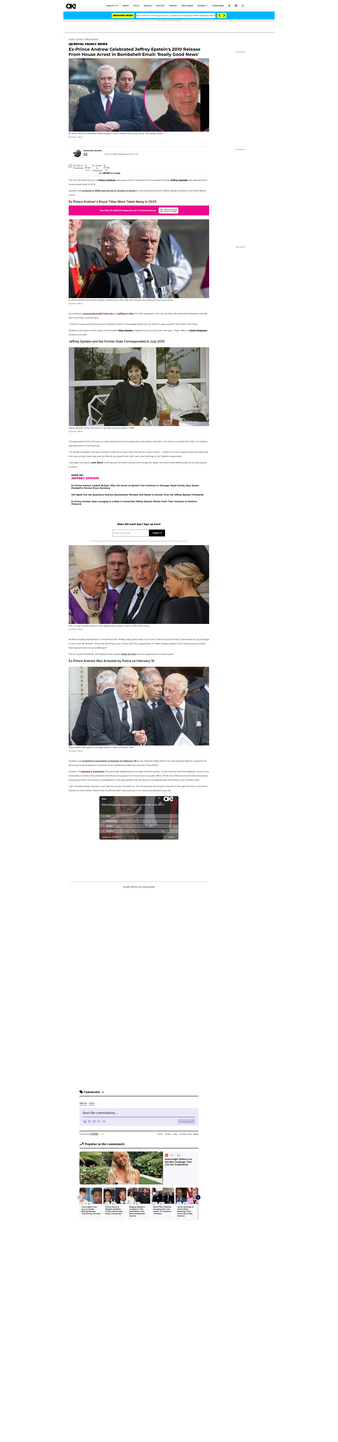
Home (71, 39)
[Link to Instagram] (236, 5)
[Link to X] (242, 5)
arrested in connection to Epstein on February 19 (109, 761)
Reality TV (112, 5)
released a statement (92, 771)
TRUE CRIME (187, 5)
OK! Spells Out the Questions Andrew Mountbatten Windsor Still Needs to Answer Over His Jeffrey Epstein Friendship (137, 494)
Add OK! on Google (111, 173)
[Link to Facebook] (229, 5)
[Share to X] (88, 165)
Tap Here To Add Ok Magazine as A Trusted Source (128, 210)
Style (136, 5)
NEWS (126, 5)
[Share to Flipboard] (97, 165)
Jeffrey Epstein (91, 39)
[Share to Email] (107, 165)
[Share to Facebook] (78, 165)
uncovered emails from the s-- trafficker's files (108, 313)
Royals (148, 5)
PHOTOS (160, 5)
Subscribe (218, 5)
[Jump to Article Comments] (70, 165)
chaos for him (128, 654)
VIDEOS (173, 5)
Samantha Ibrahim (93, 150)
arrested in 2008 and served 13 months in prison (109, 190)
